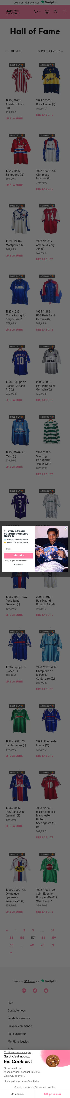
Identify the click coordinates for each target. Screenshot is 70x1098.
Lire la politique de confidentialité (21, 1081)
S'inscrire (18, 555)
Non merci (18, 565)
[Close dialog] (66, 528)
